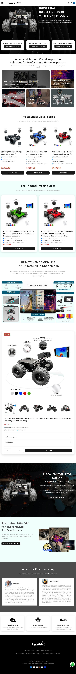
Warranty (46, 653)
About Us (27, 650)
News (38, 650)
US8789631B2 (44, 663)
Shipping (39, 653)
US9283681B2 (38, 663)
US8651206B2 (51, 663)
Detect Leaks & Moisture (38, 46)
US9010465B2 (31, 663)
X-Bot (33, 650)
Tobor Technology (36, 661)
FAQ (42, 650)
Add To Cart (13, 173)
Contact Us (48, 650)
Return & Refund (55, 653)
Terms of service (30, 653)
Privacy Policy (20, 653)
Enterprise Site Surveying (63, 46)
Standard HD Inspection (12, 46)
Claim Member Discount (11, 543)
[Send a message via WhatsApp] (72, 664)
